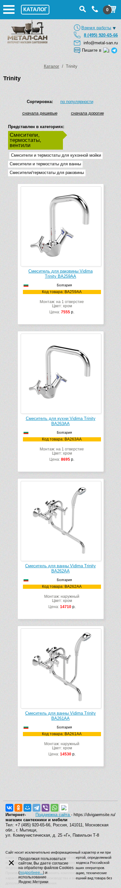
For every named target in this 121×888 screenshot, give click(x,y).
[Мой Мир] (27, 808)
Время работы (96, 27)
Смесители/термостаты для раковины (47, 172)
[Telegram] (36, 808)
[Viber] (45, 808)
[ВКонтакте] (9, 808)
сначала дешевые (39, 113)
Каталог (51, 66)
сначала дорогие (87, 113)
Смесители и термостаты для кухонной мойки (56, 155)
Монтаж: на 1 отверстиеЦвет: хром (62, 302)
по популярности (76, 101)
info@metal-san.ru (101, 42)
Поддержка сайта (53, 814)
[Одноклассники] (18, 808)
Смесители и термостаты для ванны (45, 163)
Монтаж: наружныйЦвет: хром (62, 597)
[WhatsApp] (54, 808)
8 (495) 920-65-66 (101, 35)
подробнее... (31, 872)
